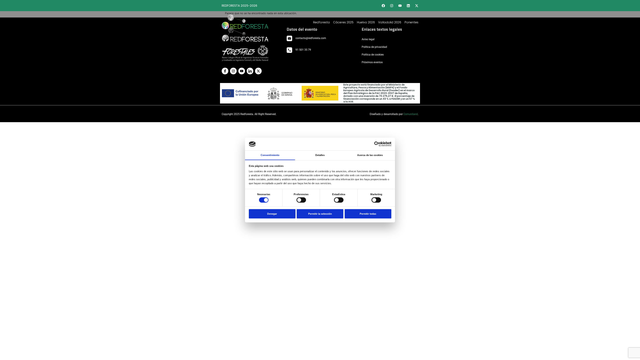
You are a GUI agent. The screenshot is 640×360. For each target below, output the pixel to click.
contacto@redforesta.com (311, 38)
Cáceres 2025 (343, 22)
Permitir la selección (320, 213)
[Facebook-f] (225, 71)
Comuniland (410, 114)
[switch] (301, 200)
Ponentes (411, 22)
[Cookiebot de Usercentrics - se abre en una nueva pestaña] (376, 144)
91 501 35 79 (303, 49)
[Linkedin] (408, 5)
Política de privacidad (374, 46)
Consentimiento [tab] (270, 155)
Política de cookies (373, 54)
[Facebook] (383, 5)
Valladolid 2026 (389, 22)
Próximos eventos (372, 62)
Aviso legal (368, 39)
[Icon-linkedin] (250, 71)
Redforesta (321, 22)
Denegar (272, 213)
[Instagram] (391, 5)
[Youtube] (400, 5)
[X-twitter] (416, 5)
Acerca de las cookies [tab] (370, 155)
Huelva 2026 (366, 22)
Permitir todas (368, 213)
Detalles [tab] (320, 155)
